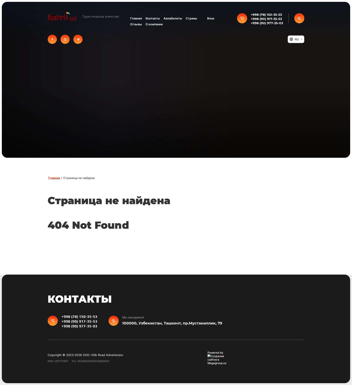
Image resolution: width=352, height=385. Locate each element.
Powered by (215, 352)
